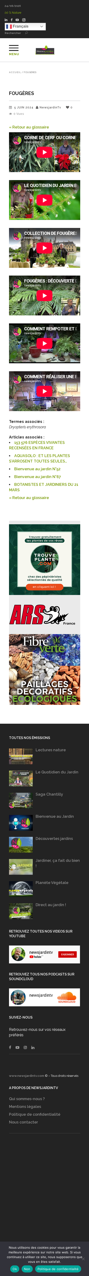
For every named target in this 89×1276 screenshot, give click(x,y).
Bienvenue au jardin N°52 (37, 469)
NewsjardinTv (50, 107)
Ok (15, 1269)
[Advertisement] (44, 1196)
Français (20, 26)
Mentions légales (25, 1106)
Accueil (15, 72)
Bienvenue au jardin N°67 (37, 477)
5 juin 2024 (23, 107)
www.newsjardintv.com (26, 1076)
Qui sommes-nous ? (27, 1099)
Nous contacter (23, 1122)
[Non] (83, 1258)
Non (27, 1269)
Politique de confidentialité (34, 1114)
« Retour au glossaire (29, 127)
